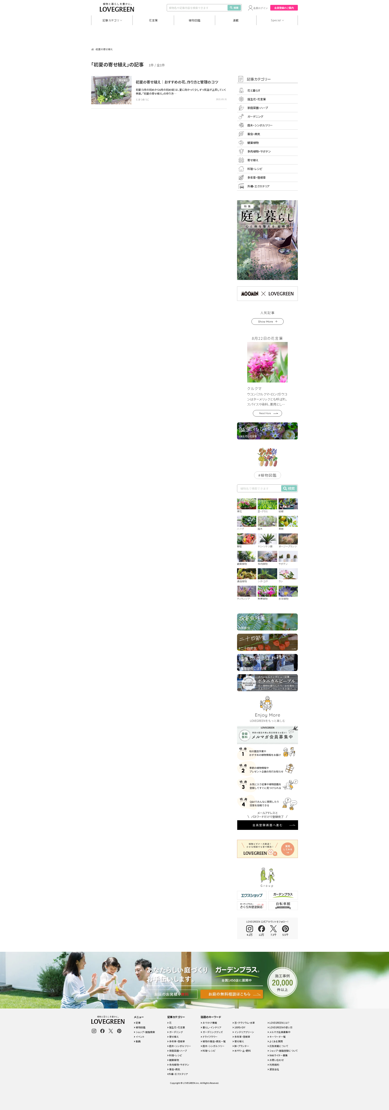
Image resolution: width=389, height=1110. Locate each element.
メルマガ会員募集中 (280, 1032)
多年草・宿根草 (256, 177)
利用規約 (274, 1064)
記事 (138, 1022)
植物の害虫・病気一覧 (214, 1041)
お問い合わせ (276, 1060)
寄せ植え (123, 80)
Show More (265, 321)
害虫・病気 (253, 134)
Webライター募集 (278, 1055)
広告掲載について (278, 1046)
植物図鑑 (195, 20)
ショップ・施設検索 (145, 1032)
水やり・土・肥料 (242, 1050)
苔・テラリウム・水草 (244, 1022)
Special (276, 20)
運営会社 (274, 1069)
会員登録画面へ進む (267, 825)
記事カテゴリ (111, 20)
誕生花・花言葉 (256, 99)
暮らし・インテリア (211, 1027)
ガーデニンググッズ (212, 1032)
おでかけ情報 (209, 1022)
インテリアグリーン (244, 1032)
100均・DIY (239, 1027)
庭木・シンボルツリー (260, 125)
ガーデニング (255, 116)
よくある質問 (276, 1041)
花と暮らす (254, 90)
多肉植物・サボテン (259, 151)
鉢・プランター (241, 1046)
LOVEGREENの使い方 (281, 1027)
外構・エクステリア (258, 186)
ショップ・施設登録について (283, 1050)
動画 (138, 1041)
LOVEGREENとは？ (279, 1022)
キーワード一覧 (277, 1036)
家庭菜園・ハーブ (257, 108)
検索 (236, 7)
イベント (139, 1036)
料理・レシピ (254, 169)
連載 (236, 20)
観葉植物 (253, 143)
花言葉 (153, 20)
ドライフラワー (210, 1036)
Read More (265, 413)
